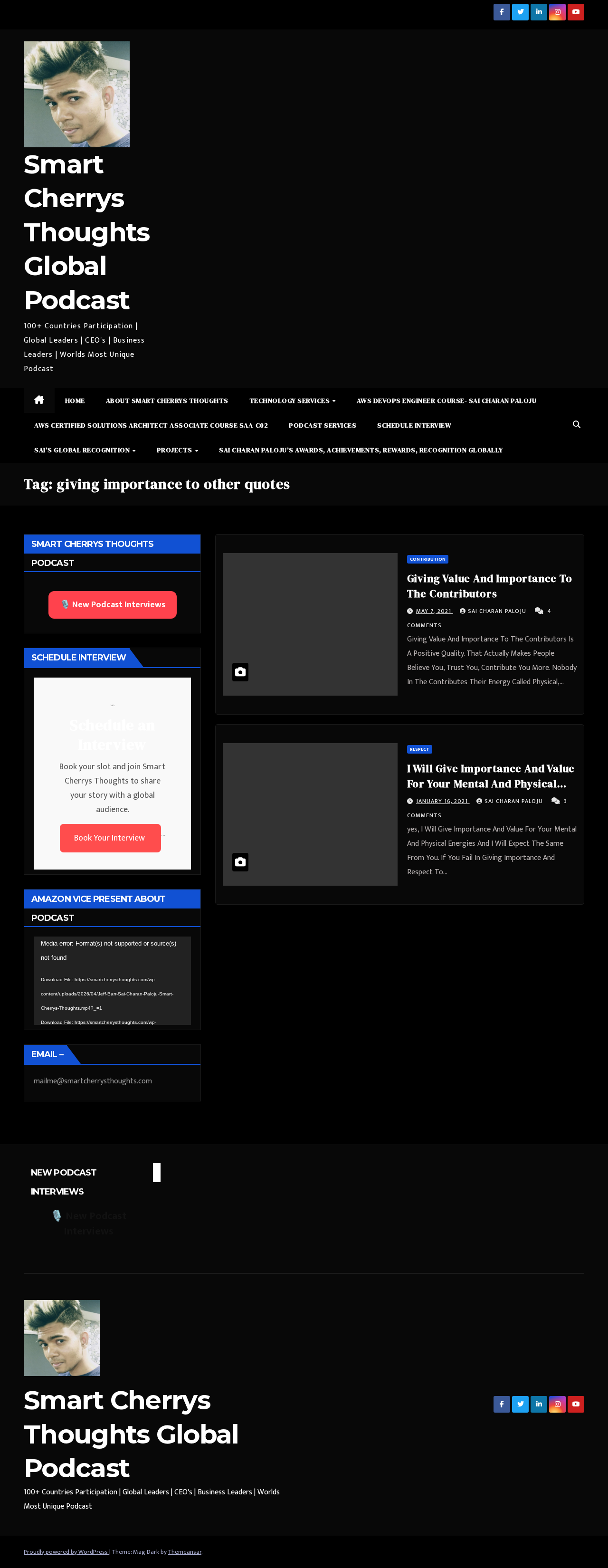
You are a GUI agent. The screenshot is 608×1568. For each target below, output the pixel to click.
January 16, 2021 (443, 801)
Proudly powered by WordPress (66, 1552)
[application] (112, 981)
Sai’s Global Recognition (83, 450)
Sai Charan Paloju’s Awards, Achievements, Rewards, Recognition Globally (361, 450)
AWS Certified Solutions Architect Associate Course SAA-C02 (151, 425)
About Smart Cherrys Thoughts (167, 400)
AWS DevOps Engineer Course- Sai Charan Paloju (447, 400)
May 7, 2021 (434, 611)
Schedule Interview (414, 425)
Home (75, 400)
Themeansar (184, 1552)
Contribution (428, 559)
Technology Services (290, 400)
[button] (576, 425)
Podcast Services (322, 425)
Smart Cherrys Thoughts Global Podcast (86, 232)
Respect (419, 749)
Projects (175, 450)
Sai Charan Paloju (498, 611)
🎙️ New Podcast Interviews (112, 605)
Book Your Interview (110, 838)
